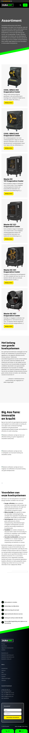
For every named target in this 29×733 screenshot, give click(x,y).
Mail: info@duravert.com (7, 696)
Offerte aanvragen (5, 678)
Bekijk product (8, 102)
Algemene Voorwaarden (7, 648)
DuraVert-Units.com (6, 659)
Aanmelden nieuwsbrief (12, 717)
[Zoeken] (20, 5)
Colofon (3, 650)
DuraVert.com (4, 653)
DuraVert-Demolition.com (7, 657)
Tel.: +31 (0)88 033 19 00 (7, 692)
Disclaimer (4, 646)
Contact (3, 676)
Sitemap (3, 680)
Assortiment (4, 668)
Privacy (3, 644)
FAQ (2, 672)
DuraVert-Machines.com (7, 655)
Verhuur (3, 670)
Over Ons (3, 674)
